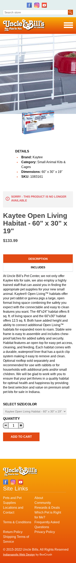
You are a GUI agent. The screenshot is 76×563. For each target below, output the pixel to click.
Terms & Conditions (17, 522)
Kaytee (38, 157)
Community (42, 502)
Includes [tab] (38, 267)
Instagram (36, 5)
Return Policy (12, 532)
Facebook (29, 5)
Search (70, 12)
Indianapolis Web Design (19, 554)
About (38, 498)
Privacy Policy (44, 532)
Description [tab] (38, 258)
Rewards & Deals (47, 507)
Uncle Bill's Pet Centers (24, 25)
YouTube (44, 5)
